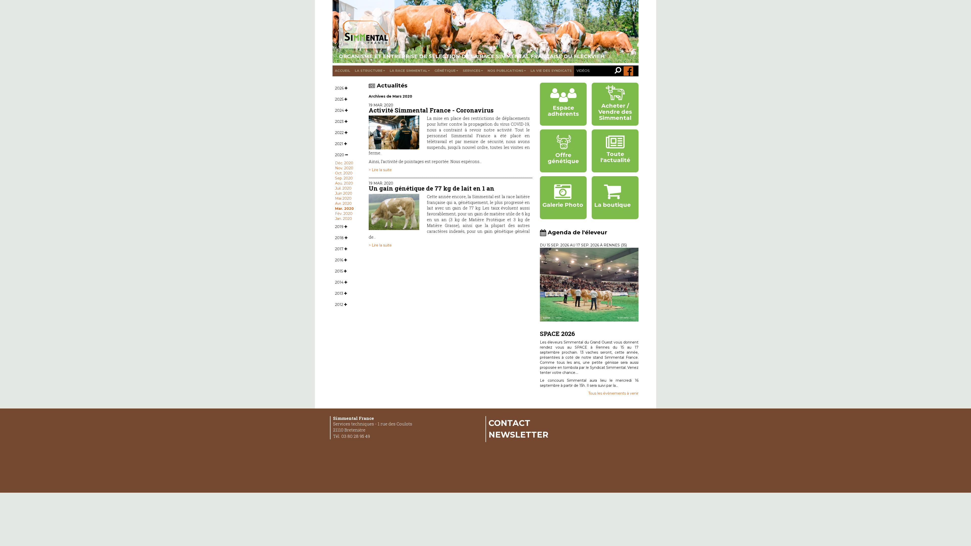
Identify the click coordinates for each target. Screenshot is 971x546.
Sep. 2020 (344, 178)
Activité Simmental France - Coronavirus (431, 110)
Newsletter (518, 434)
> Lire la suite (380, 170)
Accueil (342, 71)
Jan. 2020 (343, 218)
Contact (509, 423)
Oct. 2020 (343, 173)
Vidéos (583, 71)
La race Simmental (408, 71)
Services (471, 71)
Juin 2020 (343, 193)
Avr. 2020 (343, 203)
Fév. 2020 (343, 213)
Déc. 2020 (344, 163)
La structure (369, 71)
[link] (619, 70)
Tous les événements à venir (613, 393)
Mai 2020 (343, 198)
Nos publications (505, 71)
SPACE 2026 (557, 334)
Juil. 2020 (343, 188)
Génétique (445, 71)
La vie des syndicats (551, 71)
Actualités (392, 85)
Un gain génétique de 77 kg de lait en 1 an (431, 188)
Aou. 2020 (344, 183)
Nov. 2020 (344, 168)
